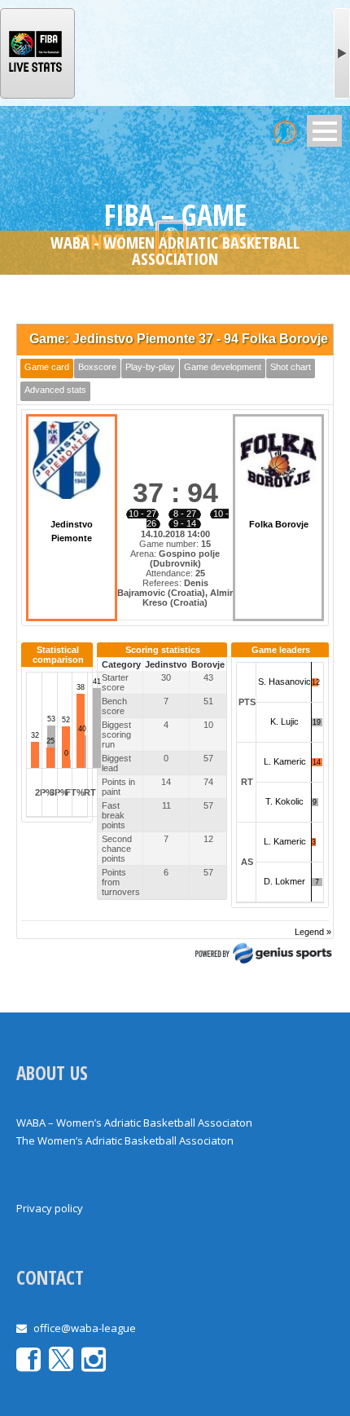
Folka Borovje (278, 524)
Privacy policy (49, 1208)
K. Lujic (284, 721)
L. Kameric (285, 761)
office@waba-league (84, 1328)
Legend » (313, 932)
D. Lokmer (284, 881)
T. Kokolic (284, 801)
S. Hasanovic (284, 681)
